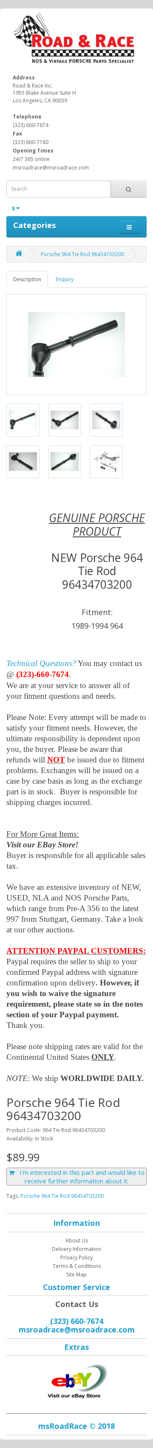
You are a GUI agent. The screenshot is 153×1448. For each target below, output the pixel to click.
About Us (76, 1240)
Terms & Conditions (77, 1266)
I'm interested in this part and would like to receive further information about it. (79, 1176)
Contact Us (76, 1304)
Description (27, 279)
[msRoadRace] (76, 1379)
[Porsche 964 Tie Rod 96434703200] (76, 344)
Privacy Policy (76, 1257)
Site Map (76, 1274)
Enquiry (65, 279)
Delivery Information (76, 1249)
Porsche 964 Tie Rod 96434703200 (82, 254)
